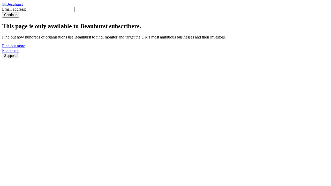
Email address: (14, 9)
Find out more (13, 46)
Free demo (10, 50)
